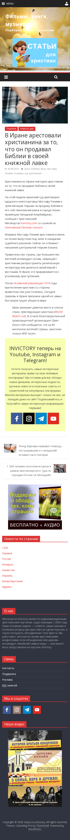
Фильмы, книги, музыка (26, 20)
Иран (43, 168)
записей (9, 685)
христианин (35, 173)
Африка (6, 586)
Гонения (11, 128)
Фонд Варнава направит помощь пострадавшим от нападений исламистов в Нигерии (40, 450)
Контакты (8, 668)
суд (26, 173)
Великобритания (12, 581)
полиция (18, 173)
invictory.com (29, 223)
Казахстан (8, 570)
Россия (6, 559)
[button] (10, 3)
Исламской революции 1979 (32, 283)
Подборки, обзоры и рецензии (29, 30)
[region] (35, 38)
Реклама (7, 679)
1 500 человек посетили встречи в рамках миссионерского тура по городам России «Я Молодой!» (29, 470)
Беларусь (7, 564)
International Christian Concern (24, 227)
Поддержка (9, 674)
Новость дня (27, 128)
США (5, 547)
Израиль (7, 575)
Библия (35, 168)
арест (27, 168)
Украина (7, 553)
